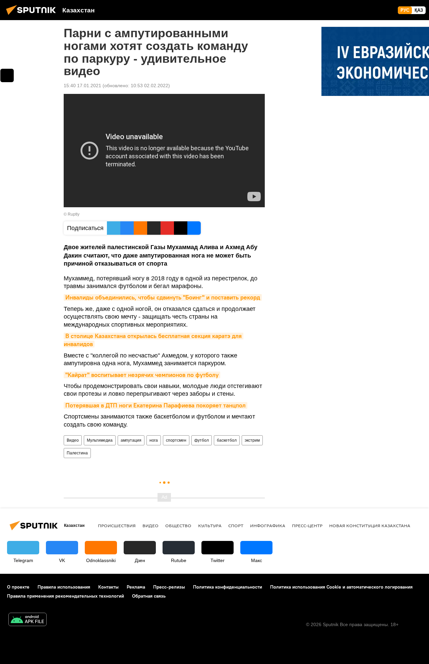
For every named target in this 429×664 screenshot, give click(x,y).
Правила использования (64, 587)
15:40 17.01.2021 (82, 85)
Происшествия (117, 525)
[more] (7, 75)
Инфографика (267, 525)
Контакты (108, 587)
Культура (210, 525)
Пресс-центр (307, 525)
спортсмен (176, 440)
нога (153, 440)
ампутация (131, 440)
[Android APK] (27, 620)
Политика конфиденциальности (227, 587)
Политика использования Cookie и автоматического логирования (341, 587)
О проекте (18, 587)
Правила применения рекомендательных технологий (65, 596)
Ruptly (73, 214)
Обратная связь (149, 596)
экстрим (252, 440)
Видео (73, 440)
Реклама (136, 587)
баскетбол (227, 440)
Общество (178, 525)
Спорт (235, 525)
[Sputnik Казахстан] (32, 15)
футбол (201, 440)
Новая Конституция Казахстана (369, 525)
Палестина (77, 453)
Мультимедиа (100, 440)
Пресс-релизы (169, 587)
